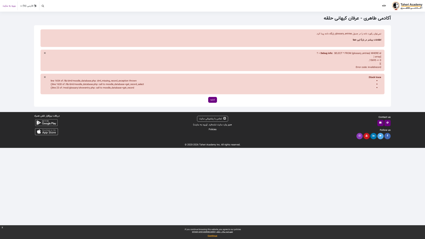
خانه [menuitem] (384, 5)
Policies (212, 129)
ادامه (212, 100)
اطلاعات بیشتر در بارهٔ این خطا (367, 40)
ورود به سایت (9, 6)
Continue (212, 236)
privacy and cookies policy (204, 231)
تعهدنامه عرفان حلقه (224, 231)
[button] (43, 6)
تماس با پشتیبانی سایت (210, 118)
